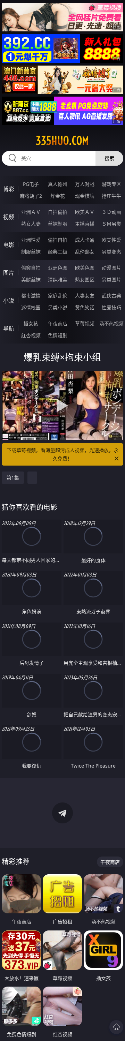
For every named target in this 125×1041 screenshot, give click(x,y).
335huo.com (62, 141)
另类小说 (57, 307)
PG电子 (31, 184)
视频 (8, 217)
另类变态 (111, 251)
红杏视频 (31, 335)
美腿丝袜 (31, 279)
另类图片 (111, 279)
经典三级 (57, 251)
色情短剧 (57, 335)
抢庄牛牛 (111, 196)
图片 (8, 273)
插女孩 (31, 323)
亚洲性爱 (31, 239)
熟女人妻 (31, 223)
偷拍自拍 (57, 239)
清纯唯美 (57, 279)
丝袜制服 (57, 223)
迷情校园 (31, 307)
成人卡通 (84, 239)
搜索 (109, 158)
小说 (8, 300)
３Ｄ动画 (111, 212)
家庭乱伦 (57, 295)
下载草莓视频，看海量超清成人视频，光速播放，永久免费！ (62, 454)
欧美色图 (84, 267)
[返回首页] (116, 1027)
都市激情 (31, 295)
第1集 (13, 477)
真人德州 (57, 184)
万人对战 (84, 184)
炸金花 (57, 196)
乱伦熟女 (84, 251)
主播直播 (84, 223)
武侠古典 (111, 295)
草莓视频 (84, 323)
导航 (8, 328)
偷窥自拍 (31, 267)
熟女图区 (84, 279)
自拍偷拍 (57, 212)
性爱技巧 (111, 307)
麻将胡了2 (31, 196)
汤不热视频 (111, 323)
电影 (8, 245)
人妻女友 (84, 295)
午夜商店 (57, 323)
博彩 (8, 189)
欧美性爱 (111, 239)
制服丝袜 (31, 251)
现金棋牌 (84, 196)
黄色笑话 (84, 307)
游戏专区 (111, 184)
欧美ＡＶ (84, 212)
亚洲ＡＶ (31, 212)
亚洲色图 (57, 267)
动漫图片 (111, 267)
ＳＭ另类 (111, 223)
